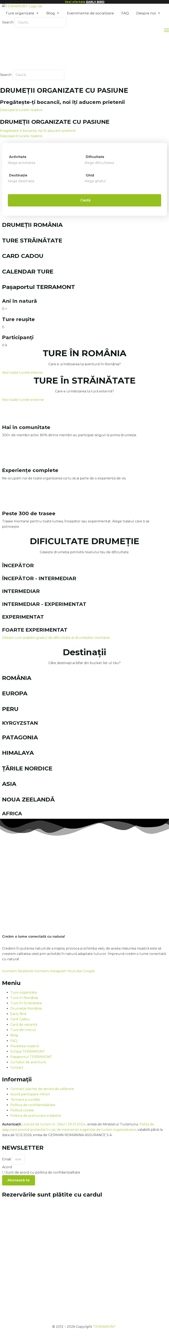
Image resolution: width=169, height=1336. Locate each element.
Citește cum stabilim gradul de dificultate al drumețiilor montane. (56, 638)
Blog (50, 13)
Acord (7, 1167)
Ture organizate (20, 13)
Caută (85, 200)
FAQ (125, 13)
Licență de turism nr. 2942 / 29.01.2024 (54, 1124)
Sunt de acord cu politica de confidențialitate (43, 1172)
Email (7, 1159)
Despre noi (146, 13)
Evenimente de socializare (90, 13)
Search (8, 22)
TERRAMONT (104, 1327)
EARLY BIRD (95, 2)
